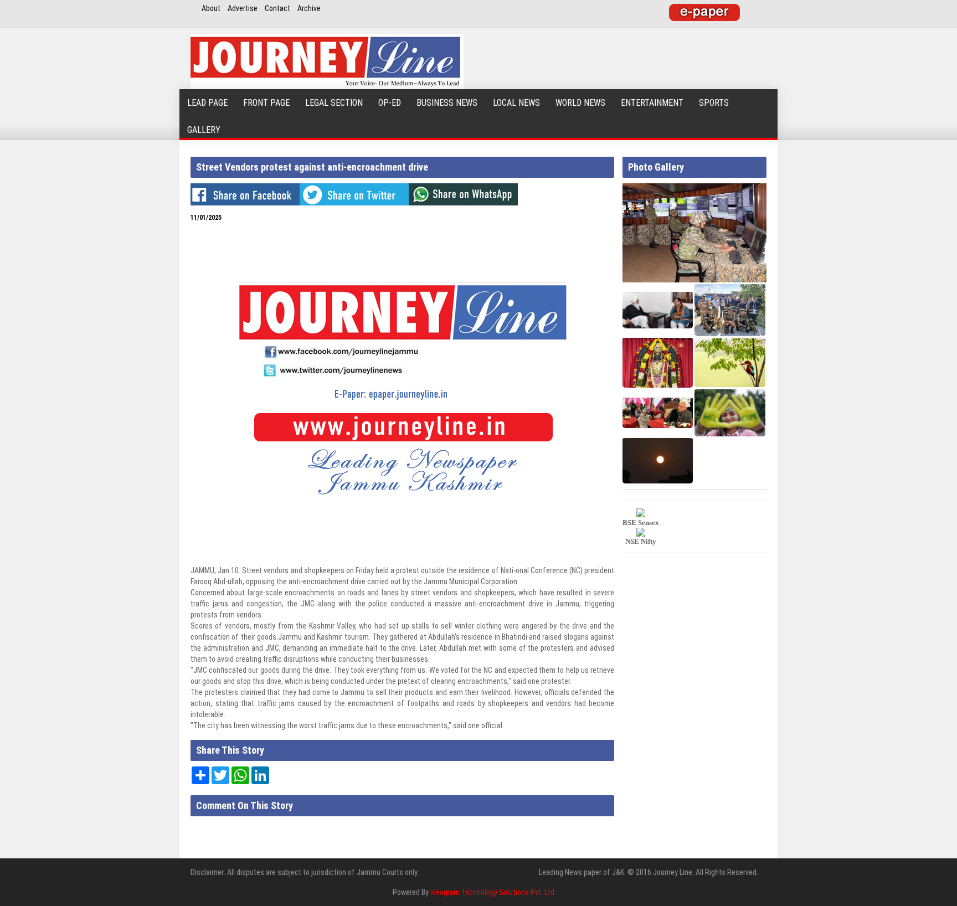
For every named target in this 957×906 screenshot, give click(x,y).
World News (580, 102)
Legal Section (334, 102)
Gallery (203, 130)
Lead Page (207, 102)
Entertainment (652, 102)
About (211, 8)
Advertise (243, 8)
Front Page (266, 102)
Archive (309, 8)
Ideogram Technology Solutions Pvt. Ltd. (493, 892)
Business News (446, 102)
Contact (277, 8)
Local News (516, 102)
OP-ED (389, 102)
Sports (714, 102)
